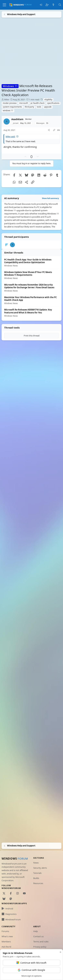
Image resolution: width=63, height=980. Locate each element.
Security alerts (40, 867)
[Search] (60, 5)
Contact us (38, 936)
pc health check (37, 103)
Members (6, 941)
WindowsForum (13, 919)
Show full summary (50, 198)
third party (29, 106)
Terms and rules (40, 941)
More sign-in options (31, 975)
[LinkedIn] (38, 175)
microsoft (23, 103)
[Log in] (41, 5)
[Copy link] (54, 130)
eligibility (48, 99)
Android (9, 908)
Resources (38, 883)
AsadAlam (17, 119)
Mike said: (10, 136)
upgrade (48, 106)
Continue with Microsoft (33, 962)
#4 (58, 130)
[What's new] (53, 5)
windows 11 (8, 110)
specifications (53, 103)
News (36, 862)
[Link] (32, 182)
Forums (5, 931)
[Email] (20, 182)
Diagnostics (10, 914)
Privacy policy (39, 946)
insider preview (9, 103)
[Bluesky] (26, 175)
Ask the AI (6, 946)
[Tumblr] (57, 175)
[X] (20, 175)
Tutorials (37, 873)
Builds (36, 878)
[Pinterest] (51, 175)
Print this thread (31, 335)
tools (39, 106)
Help (35, 931)
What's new (7, 936)
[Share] (49, 130)
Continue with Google (33, 969)
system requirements (12, 106)
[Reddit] (44, 175)
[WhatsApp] (14, 182)
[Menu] (4, 5)
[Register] (47, 5)
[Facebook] (14, 175)
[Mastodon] (32, 175)
